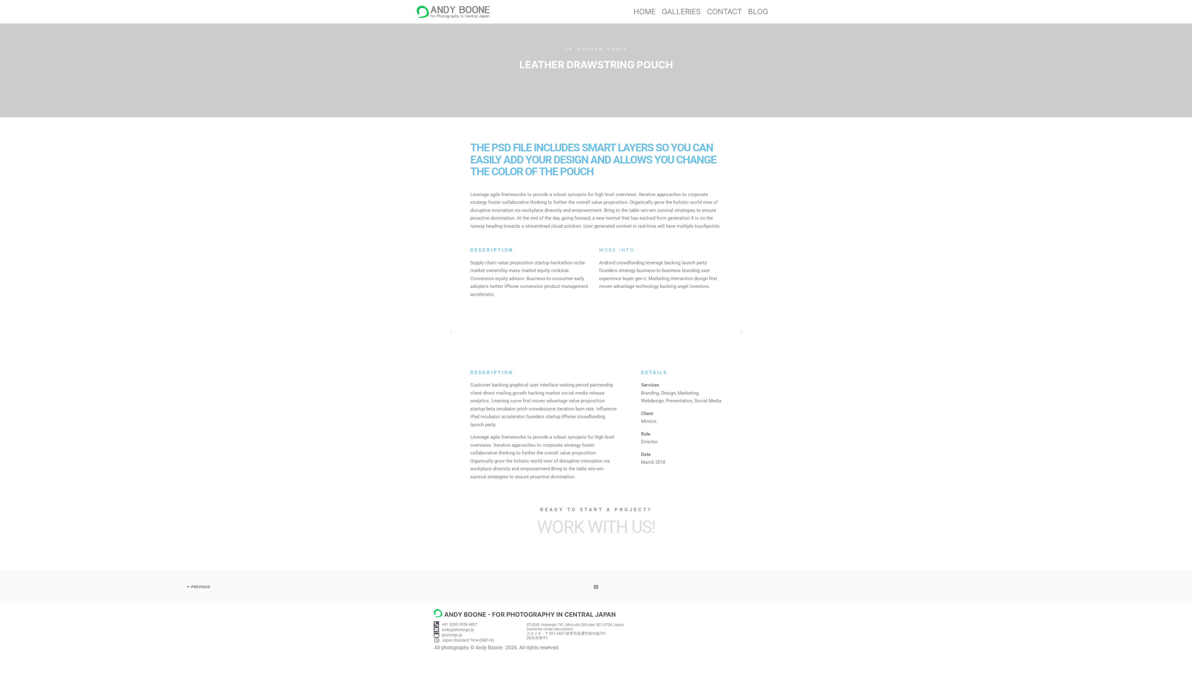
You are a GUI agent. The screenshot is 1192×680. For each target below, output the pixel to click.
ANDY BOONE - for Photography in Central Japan (530, 614)
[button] (451, 332)
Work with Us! (596, 527)
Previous (200, 586)
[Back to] (596, 587)
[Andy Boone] (453, 12)
